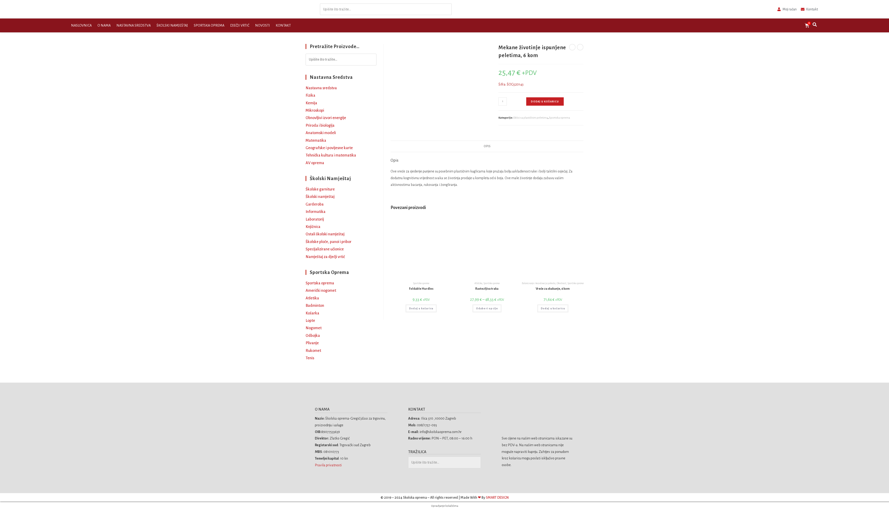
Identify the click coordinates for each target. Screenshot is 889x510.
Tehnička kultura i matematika (331, 155)
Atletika (478, 283)
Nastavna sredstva (133, 25)
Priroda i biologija (320, 125)
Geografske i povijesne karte (329, 148)
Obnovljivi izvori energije (326, 118)
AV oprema (315, 163)
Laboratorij (315, 219)
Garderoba (315, 204)
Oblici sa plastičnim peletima (530, 117)
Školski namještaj (172, 25)
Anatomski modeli (321, 133)
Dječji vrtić (239, 25)
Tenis (310, 358)
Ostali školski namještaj (325, 234)
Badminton (315, 306)
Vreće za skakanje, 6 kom (553, 288)
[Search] (446, 9)
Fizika (310, 95)
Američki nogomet (321, 291)
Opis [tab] (487, 146)
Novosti (262, 25)
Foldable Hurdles (421, 288)
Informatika (316, 212)
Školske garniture (320, 189)
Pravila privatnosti (328, 465)
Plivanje (312, 343)
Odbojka (313, 336)
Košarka (312, 313)
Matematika (316, 140)
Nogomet (314, 328)
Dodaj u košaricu (545, 101)
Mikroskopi (315, 110)
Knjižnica (313, 227)
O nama (104, 25)
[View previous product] (572, 47)
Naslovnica (81, 25)
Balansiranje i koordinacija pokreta (538, 283)
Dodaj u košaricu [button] (421, 308)
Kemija (311, 103)
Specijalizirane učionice (325, 249)
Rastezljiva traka (486, 288)
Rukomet (313, 351)
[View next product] (580, 47)
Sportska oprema (209, 25)
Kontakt (283, 25)
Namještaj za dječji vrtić (325, 257)
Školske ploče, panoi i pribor (328, 242)
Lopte (310, 321)
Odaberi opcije (487, 308)
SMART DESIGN (497, 497)
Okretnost (561, 283)
